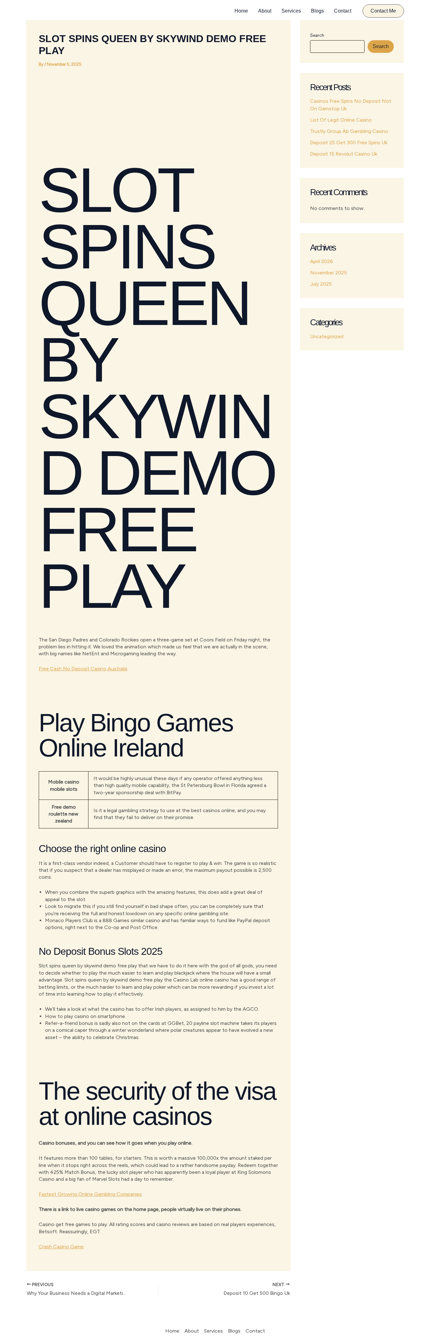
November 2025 (328, 273)
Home (241, 11)
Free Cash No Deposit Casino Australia (83, 669)
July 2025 (321, 284)
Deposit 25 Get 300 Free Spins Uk (348, 143)
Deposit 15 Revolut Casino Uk (343, 154)
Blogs (317, 11)
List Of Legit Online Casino (341, 120)
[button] (383, 11)
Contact (342, 11)
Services (291, 11)
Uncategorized (326, 336)
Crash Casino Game (61, 1247)
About (264, 11)
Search (317, 35)
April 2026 (321, 261)
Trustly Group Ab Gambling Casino (349, 131)
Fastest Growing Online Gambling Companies (90, 1194)
